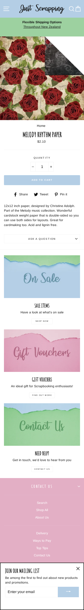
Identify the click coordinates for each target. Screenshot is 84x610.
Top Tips (42, 548)
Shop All (42, 510)
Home (41, 126)
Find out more (42, 395)
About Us (42, 517)
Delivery (42, 533)
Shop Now (42, 321)
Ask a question (42, 238)
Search (42, 503)
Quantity (42, 157)
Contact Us (42, 469)
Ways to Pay (42, 540)
